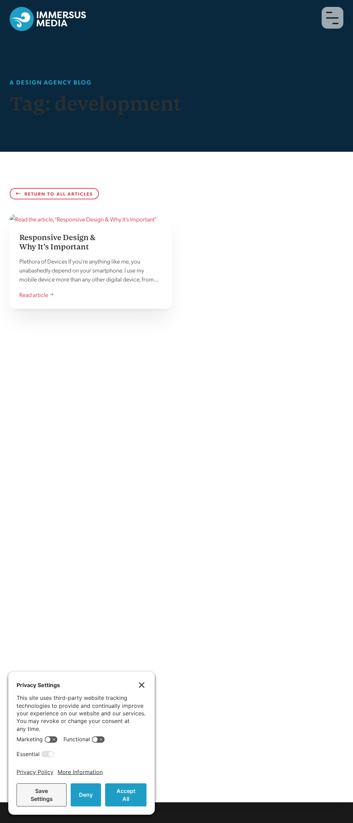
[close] (332, 18)
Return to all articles (58, 194)
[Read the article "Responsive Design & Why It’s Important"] (91, 261)
